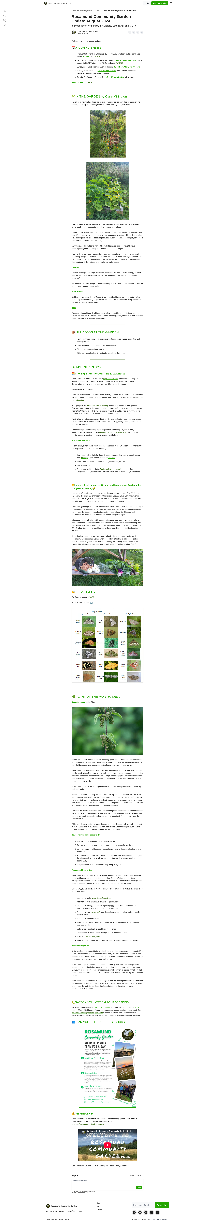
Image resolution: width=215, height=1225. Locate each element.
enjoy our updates (160, 3)
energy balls (95, 912)
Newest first (134, 1176)
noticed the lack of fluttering (97, 406)
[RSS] (157, 1212)
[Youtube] (140, 1212)
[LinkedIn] (134, 1212)
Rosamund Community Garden (82, 11)
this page (84, 458)
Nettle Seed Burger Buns (101, 898)
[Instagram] (151, 1212)
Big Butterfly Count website (111, 469)
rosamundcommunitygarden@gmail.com (88, 1124)
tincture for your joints (91, 937)
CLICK (89, 83)
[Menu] (170, 2)
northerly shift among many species (113, 432)
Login (147, 3)
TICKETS (96, 57)
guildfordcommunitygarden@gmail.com (87, 1013)
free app (111, 458)
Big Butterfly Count (110, 379)
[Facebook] (145, 1212)
